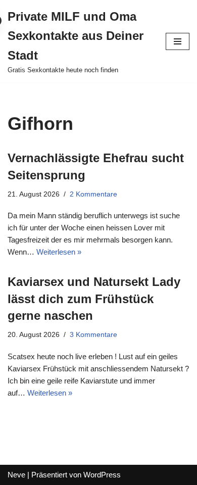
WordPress (102, 474)
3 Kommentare (93, 334)
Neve (16, 474)
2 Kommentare (93, 194)
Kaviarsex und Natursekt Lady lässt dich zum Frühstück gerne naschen (94, 298)
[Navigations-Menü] (177, 41)
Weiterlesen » (58, 252)
